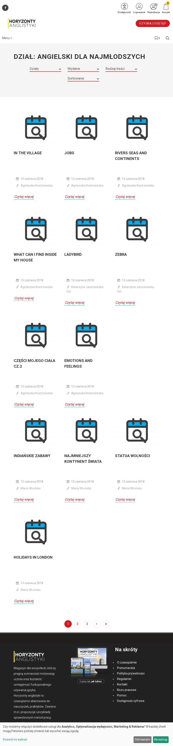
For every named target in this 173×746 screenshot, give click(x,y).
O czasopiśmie (127, 662)
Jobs (69, 153)
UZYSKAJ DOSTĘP (152, 23)
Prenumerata (126, 668)
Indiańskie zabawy (32, 456)
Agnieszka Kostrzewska (37, 185)
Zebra (121, 254)
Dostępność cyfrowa (130, 701)
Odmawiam (142, 739)
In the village (28, 153)
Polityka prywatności (131, 673)
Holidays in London (33, 557)
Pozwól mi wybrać (15, 739)
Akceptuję (160, 739)
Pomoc (122, 695)
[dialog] (86, 734)
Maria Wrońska (31, 488)
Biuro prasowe (126, 690)
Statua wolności (132, 456)
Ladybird (73, 254)
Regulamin (124, 679)
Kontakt (122, 684)
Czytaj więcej (24, 197)
